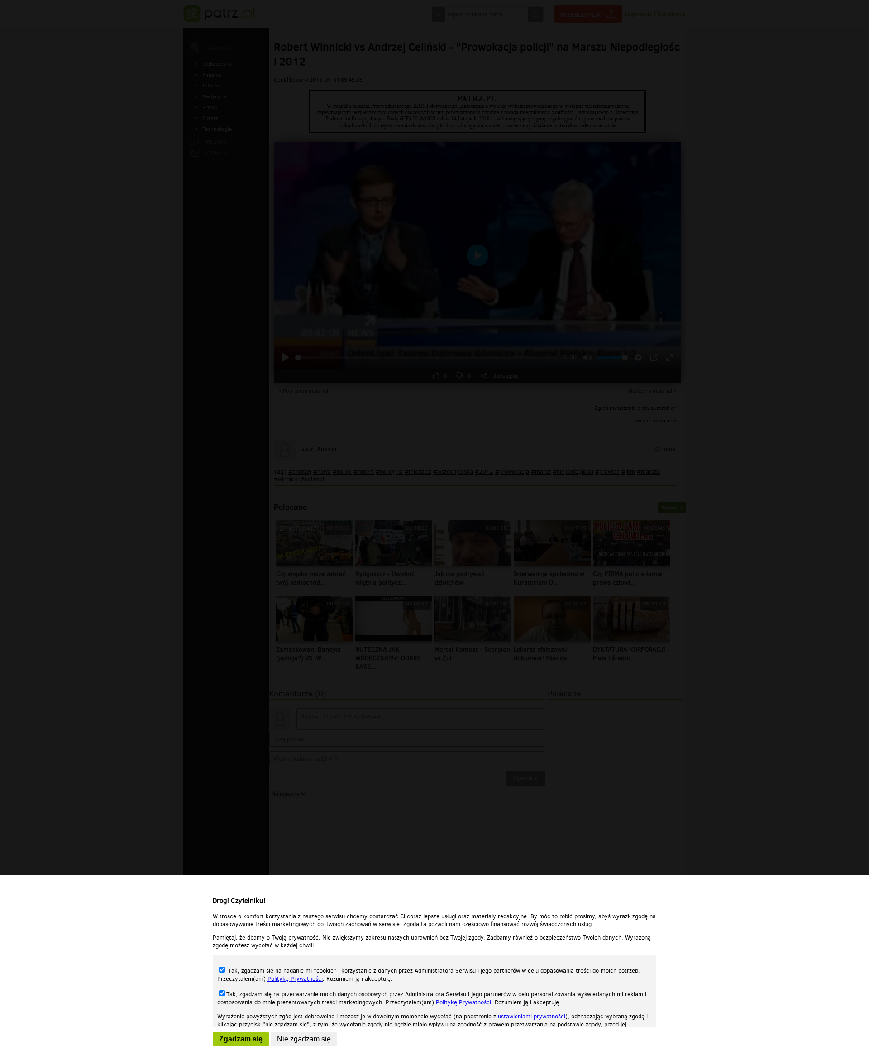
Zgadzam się (241, 1039)
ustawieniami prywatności (531, 1016)
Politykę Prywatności (295, 979)
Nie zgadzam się (304, 1039)
